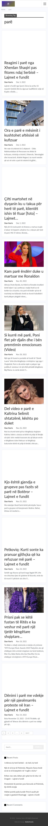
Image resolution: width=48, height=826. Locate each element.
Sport (5, 34)
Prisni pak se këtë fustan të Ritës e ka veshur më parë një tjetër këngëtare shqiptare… (20, 627)
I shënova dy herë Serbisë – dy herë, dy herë (21, 763)
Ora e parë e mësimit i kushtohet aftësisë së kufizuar (22, 135)
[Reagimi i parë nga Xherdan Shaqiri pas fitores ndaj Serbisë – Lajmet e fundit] (24, 45)
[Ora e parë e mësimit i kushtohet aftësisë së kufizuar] (24, 113)
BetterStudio (29, 822)
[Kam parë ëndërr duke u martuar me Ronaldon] (24, 254)
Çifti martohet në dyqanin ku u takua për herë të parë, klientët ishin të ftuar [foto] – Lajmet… (23, 208)
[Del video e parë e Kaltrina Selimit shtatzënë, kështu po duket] (24, 391)
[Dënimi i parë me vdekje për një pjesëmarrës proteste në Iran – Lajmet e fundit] (24, 678)
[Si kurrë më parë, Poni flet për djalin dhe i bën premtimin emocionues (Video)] (24, 318)
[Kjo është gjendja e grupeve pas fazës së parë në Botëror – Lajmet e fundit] (24, 465)
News (5, 242)
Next (27, 733)
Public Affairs (5, 101)
